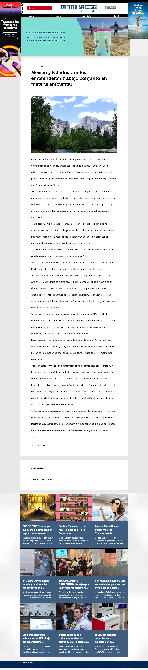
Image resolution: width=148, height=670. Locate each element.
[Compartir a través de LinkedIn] (44, 445)
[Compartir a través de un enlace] (49, 445)
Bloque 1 (35, 437)
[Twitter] (21, 4)
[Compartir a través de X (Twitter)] (38, 445)
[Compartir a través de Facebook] (32, 445)
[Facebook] (21, 8)
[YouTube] (21, 12)
